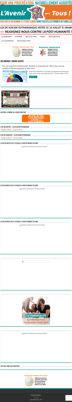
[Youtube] (38, 397)
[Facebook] (34, 397)
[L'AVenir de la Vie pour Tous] (36, 11)
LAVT (40, 399)
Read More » (33, 77)
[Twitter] (36, 397)
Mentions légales (36, 395)
